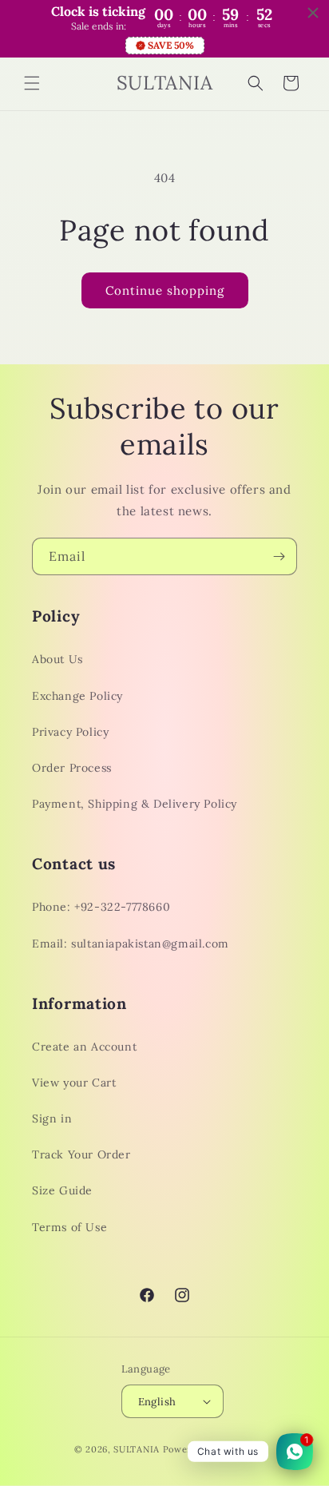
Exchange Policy (77, 696)
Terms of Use (69, 1227)
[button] (32, 83)
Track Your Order (81, 1154)
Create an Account (84, 1046)
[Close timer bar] (313, 12)
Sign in (52, 1118)
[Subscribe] (278, 556)
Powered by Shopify (209, 1449)
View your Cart (74, 1082)
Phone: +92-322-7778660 (101, 907)
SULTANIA (137, 1449)
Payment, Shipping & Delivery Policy (134, 804)
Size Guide (62, 1190)
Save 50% (171, 45)
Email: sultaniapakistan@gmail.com (130, 943)
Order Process (72, 768)
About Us (57, 659)
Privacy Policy (70, 732)
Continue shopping (164, 290)
